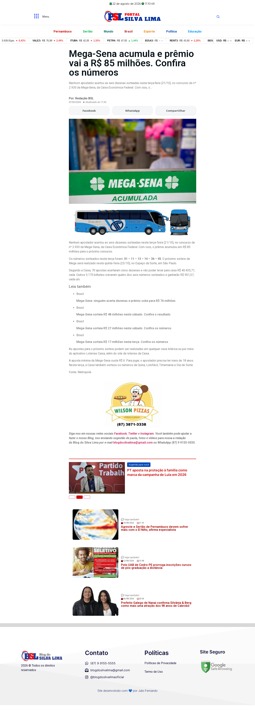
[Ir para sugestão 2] (79, 497)
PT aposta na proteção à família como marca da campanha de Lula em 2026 (157, 472)
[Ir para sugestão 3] (87, 497)
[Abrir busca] (218, 16)
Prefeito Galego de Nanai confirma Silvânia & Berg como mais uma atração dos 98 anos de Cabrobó (156, 604)
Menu (45, 16)
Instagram (147, 433)
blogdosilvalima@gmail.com (133, 442)
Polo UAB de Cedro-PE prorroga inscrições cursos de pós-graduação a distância (156, 566)
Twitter (132, 433)
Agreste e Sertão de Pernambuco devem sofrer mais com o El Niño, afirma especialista (154, 528)
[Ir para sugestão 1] (72, 497)
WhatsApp (132, 110)
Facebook (89, 110)
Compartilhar (175, 110)
